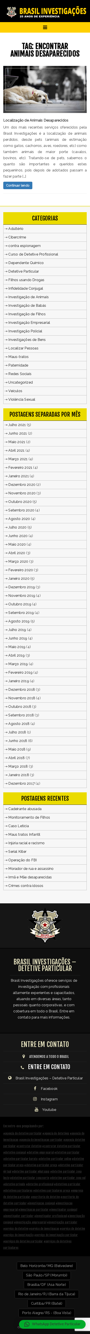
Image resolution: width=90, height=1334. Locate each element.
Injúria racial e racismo (26, 843)
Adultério (15, 229)
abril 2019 (16, 655)
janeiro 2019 (18, 681)
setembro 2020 (21, 510)
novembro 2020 (22, 493)
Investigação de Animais (28, 297)
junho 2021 (17, 433)
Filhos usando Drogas (26, 280)
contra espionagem (24, 246)
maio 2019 (16, 647)
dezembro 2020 (21, 485)
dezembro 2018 (21, 689)
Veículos (15, 391)
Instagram (48, 1099)
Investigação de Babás (27, 305)
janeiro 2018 (18, 775)
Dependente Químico (26, 263)
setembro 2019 (21, 613)
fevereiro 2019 (20, 672)
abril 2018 (16, 758)
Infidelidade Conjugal (25, 288)
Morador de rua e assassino (31, 869)
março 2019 (18, 664)
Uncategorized (20, 382)
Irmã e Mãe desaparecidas (30, 877)
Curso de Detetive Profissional (33, 254)
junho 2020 (18, 536)
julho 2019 (17, 630)
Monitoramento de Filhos (29, 817)
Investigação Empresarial (29, 323)
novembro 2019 (21, 596)
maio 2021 (16, 442)
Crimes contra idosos (25, 886)
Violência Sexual (21, 399)
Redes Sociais (19, 374)
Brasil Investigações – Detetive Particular (49, 1078)
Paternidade (18, 365)
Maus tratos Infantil (24, 834)
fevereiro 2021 (20, 467)
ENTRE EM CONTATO (49, 1066)
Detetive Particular (23, 271)
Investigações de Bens (27, 340)
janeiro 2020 (18, 578)
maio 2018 (16, 749)
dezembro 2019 (21, 587)
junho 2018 (17, 741)
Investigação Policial (25, 331)
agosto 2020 (19, 519)
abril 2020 (16, 553)
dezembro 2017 (21, 783)
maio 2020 (17, 544)
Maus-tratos (18, 357)
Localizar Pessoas (23, 348)
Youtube (48, 1110)
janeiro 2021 (18, 476)
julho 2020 (17, 527)
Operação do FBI (22, 860)
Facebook (48, 1089)
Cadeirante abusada (25, 809)
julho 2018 (17, 732)
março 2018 (18, 766)
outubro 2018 (19, 707)
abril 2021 (16, 450)
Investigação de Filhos (26, 314)
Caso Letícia (18, 826)
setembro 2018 (21, 715)
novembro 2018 (21, 698)
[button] (52, 1324)
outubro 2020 (19, 502)
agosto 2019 (18, 621)
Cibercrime (17, 237)
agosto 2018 (18, 724)
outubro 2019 (19, 604)
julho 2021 (17, 425)
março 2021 (18, 459)
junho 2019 (17, 638)
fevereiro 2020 (20, 570)
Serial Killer (17, 851)
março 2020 (18, 561)
